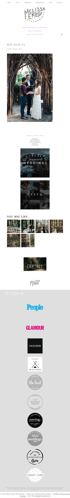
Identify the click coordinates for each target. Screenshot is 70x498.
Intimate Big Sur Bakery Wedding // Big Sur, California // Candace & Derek (13, 130)
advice (35, 138)
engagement (35, 141)
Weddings (27, 2)
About (18, 2)
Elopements (40, 2)
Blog (50, 2)
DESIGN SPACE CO (42, 496)
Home (9, 2)
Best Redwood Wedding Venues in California (13, 229)
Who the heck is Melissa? (35, 27)
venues (35, 143)
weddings (35, 145)
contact (60, 2)
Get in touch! (35, 31)
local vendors (35, 142)
